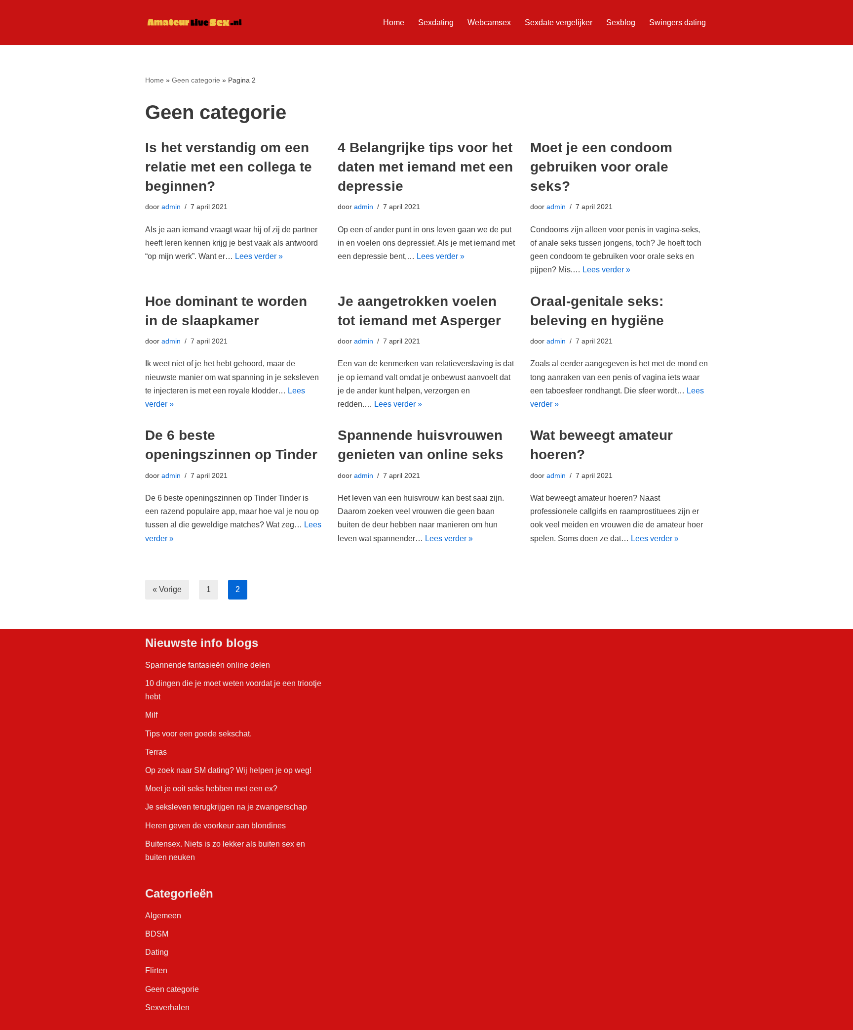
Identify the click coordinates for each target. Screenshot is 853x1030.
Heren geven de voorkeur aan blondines (215, 825)
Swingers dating (677, 22)
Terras (156, 752)
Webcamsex (489, 22)
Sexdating (436, 22)
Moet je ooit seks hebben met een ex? (211, 788)
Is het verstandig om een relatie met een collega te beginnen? (228, 167)
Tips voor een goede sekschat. (198, 734)
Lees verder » (259, 256)
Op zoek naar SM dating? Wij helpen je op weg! (228, 770)
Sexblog (620, 22)
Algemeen (163, 915)
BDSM (156, 934)
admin (171, 207)
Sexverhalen (167, 1007)
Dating (156, 952)
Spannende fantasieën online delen (207, 665)
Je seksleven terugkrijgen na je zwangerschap (226, 807)
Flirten (156, 970)
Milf (151, 715)
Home (393, 22)
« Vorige (167, 589)
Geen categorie (196, 80)
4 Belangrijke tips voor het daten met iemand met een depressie (425, 167)
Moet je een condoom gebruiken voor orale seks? (601, 167)
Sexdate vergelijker (558, 22)
